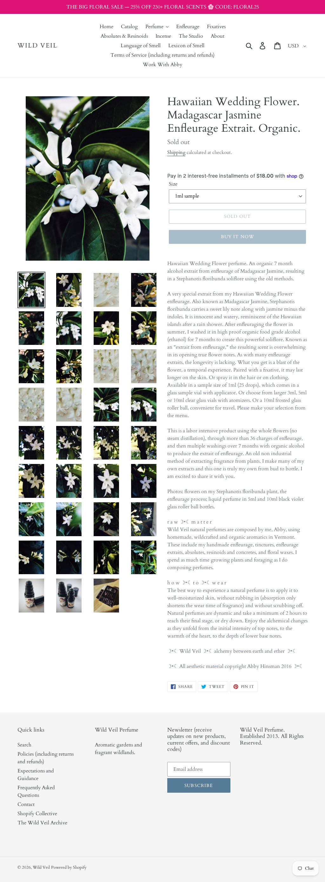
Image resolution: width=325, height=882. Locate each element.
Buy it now (237, 237)
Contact (26, 804)
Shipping (176, 152)
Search (24, 744)
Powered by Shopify (69, 867)
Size (173, 184)
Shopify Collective (37, 813)
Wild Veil (37, 45)
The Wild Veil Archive (42, 822)
